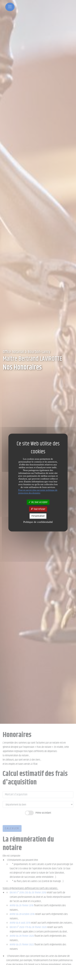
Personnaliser (38, 516)
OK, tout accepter (39, 502)
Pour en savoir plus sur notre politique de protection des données (37, 491)
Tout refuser (39, 509)
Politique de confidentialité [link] (38, 521)
